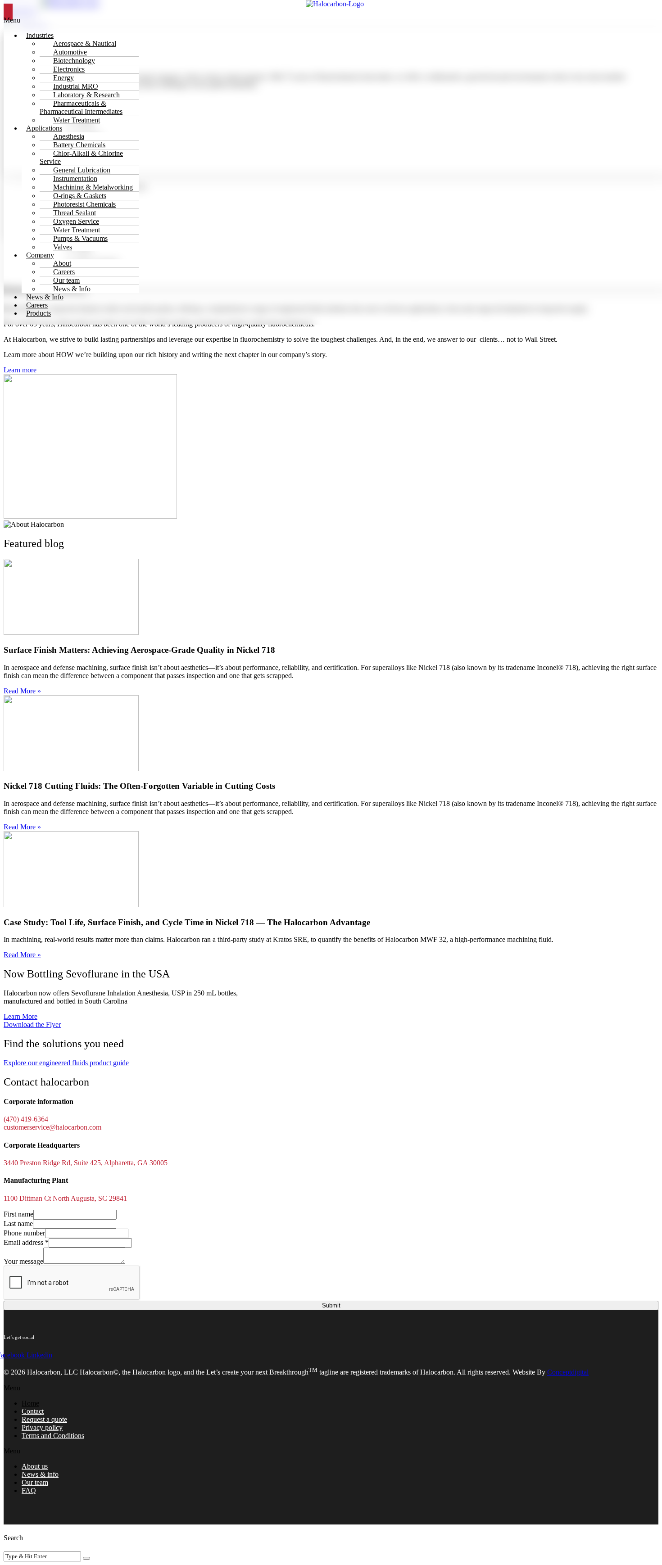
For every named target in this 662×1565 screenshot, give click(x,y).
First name (18, 1214)
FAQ (29, 1490)
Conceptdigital (568, 1372)
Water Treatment (76, 120)
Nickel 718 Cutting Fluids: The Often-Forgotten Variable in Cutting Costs (139, 786)
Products (38, 313)
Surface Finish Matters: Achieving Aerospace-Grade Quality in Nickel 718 (139, 650)
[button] (331, 1388)
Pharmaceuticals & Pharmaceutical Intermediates (81, 107)
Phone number (24, 1233)
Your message (23, 1261)
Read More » (22, 691)
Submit (331, 1305)
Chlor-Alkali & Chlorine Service (81, 157)
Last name (18, 1223)
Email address (26, 1242)
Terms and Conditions (53, 1435)
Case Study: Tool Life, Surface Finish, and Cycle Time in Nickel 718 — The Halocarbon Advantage (187, 922)
